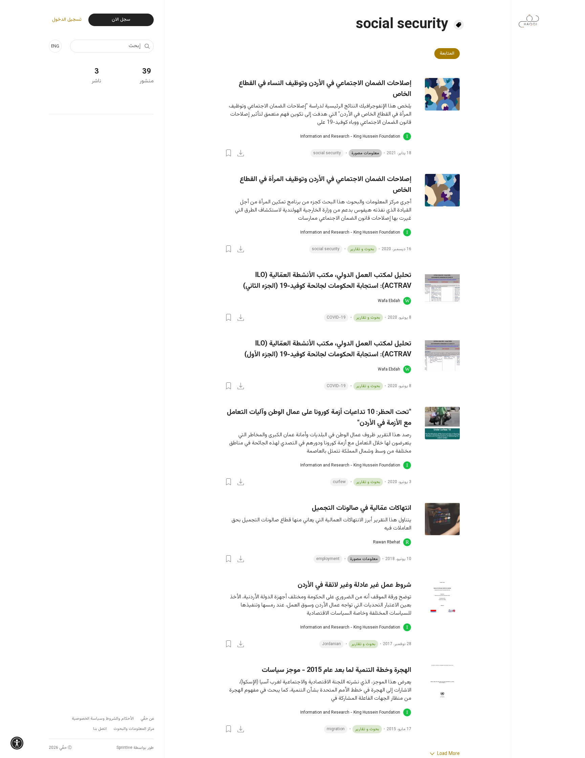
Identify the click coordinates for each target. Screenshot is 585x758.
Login (228, 153)
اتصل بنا (100, 729)
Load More (448, 754)
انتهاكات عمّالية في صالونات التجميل (361, 508)
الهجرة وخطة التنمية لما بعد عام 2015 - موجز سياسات (336, 670)
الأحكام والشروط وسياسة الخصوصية (103, 719)
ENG (55, 46)
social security (327, 153)
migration (336, 729)
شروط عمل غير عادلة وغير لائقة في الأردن (354, 585)
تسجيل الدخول (67, 19)
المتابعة (447, 53)
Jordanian (331, 644)
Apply (147, 46)
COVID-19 (336, 318)
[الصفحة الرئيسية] (528, 17)
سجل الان (121, 19)
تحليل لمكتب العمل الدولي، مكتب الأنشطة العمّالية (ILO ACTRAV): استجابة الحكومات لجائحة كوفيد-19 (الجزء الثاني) (327, 281)
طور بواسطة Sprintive (135, 748)
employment (328, 559)
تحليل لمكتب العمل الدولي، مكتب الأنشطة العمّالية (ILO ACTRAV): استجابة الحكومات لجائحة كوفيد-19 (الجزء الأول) (327, 349)
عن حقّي (147, 719)
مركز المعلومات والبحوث (133, 729)
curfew (339, 482)
